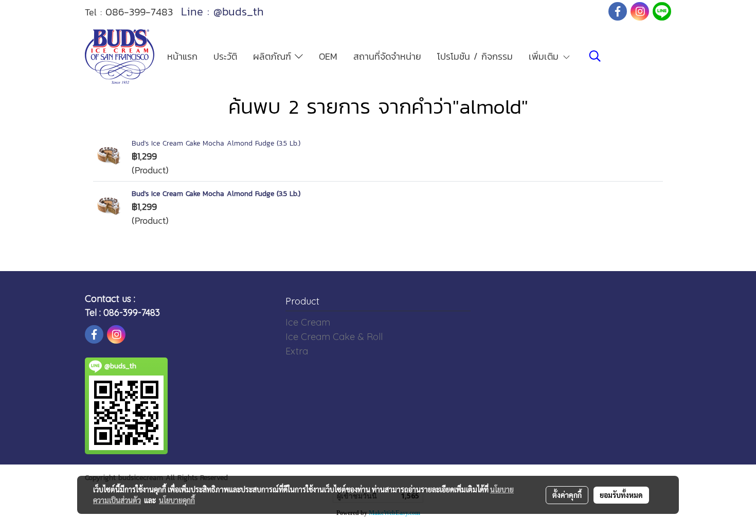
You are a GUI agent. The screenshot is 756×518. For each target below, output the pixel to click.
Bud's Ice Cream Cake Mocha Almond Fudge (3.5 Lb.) (216, 143)
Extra (296, 351)
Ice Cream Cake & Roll (334, 337)
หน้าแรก (182, 56)
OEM (328, 56)
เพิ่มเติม (545, 56)
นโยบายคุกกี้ (177, 500)
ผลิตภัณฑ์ (274, 56)
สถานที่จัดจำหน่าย (387, 56)
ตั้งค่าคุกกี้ (567, 494)
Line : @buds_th (222, 11)
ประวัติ (225, 56)
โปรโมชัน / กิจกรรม (475, 56)
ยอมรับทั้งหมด (621, 494)
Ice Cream (307, 322)
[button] (595, 56)
